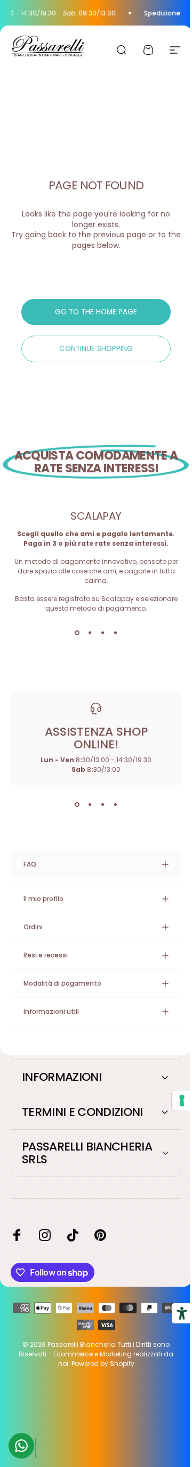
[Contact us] (21, 1445)
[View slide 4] (115, 632)
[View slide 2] (89, 632)
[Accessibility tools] (174, 1313)
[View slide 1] (76, 632)
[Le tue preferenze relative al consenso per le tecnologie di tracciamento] (174, 1100)
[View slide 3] (102, 632)
